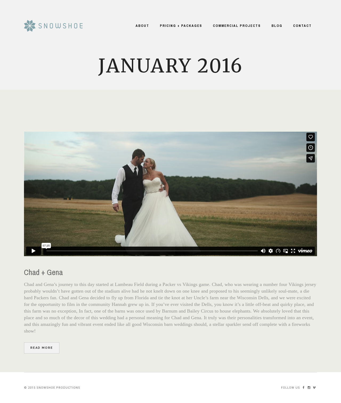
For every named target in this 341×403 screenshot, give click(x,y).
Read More (41, 348)
